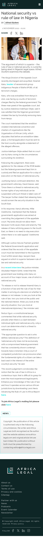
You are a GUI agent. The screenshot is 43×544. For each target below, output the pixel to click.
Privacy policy (17, 524)
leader (10, 84)
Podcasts (6, 506)
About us (5, 483)
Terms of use (8, 489)
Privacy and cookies (11, 492)
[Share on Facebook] (11, 33)
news (6, 413)
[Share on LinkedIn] (21, 33)
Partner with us (9, 500)
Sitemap (5, 495)
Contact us (6, 486)
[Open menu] (39, 4)
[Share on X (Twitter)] (16, 33)
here (3, 395)
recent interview (12, 267)
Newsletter (7, 513)
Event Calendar (9, 510)
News (4, 503)
